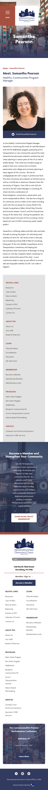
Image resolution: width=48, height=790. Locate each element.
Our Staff (9, 330)
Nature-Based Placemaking (16, 417)
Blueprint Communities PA (16, 409)
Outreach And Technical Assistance (20, 431)
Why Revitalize (12, 348)
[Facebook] (17, 773)
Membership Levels (13, 383)
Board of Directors (13, 335)
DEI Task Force (11, 361)
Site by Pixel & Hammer (22, 785)
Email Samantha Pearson (26, 134)
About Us (9, 326)
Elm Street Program (13, 401)
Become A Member (24, 583)
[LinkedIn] (29, 773)
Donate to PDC (12, 304)
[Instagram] (23, 773)
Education (10, 357)
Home (5, 68)
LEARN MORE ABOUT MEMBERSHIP (24, 517)
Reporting (10, 300)
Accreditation (11, 352)
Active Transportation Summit (17, 413)
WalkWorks (10, 405)
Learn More (24, 756)
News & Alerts (11, 296)
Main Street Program (14, 396)
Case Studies (11, 292)
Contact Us (10, 313)
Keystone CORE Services (15, 435)
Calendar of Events (13, 308)
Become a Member (13, 374)
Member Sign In (23, 576)
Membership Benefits (14, 379)
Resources (10, 287)
